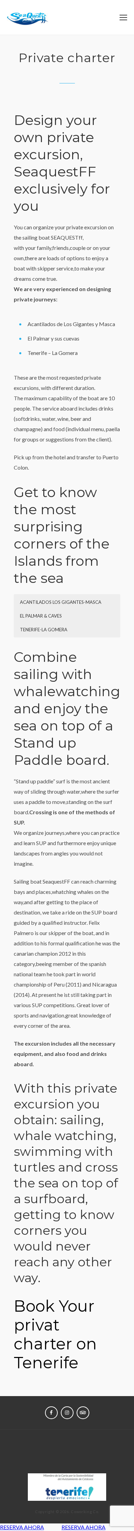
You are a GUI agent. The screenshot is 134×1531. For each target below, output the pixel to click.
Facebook (51, 1412)
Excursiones (53, 1451)
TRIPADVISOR (83, 1412)
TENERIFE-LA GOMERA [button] (43, 629)
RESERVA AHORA (22, 1527)
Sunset (89, 1451)
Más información (67, 1461)
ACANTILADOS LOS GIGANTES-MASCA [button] (60, 602)
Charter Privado (67, 1441)
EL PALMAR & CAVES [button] (41, 616)
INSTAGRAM (67, 1412)
